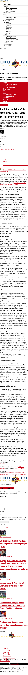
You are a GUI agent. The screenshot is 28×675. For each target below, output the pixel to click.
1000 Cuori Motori (11, 36)
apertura (7, 473)
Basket (5, 16)
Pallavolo (8, 28)
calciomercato (13, 473)
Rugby (8, 30)
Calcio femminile (10, 11)
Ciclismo (8, 25)
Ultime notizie (7, 4)
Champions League (11, 8)
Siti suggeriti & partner (9, 658)
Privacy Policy (6, 654)
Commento (3, 496)
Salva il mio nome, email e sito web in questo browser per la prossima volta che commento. (13, 518)
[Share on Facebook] (15, 152)
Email (2, 512)
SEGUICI (2, 464)
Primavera (9, 9)
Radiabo (5, 42)
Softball (8, 31)
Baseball (8, 24)
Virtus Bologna (10, 19)
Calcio (4, 14)
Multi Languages (7, 44)
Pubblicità (5, 648)
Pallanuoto (9, 27)
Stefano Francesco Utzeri (7, 150)
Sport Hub (6, 34)
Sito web (2, 515)
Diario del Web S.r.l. (5, 661)
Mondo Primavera (11, 38)
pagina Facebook (19, 468)
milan (24, 474)
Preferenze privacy (7, 656)
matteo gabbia (19, 474)
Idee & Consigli (7, 46)
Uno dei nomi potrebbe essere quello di (13, 183)
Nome (2, 509)
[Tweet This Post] (15, 154)
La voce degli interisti (12, 39)
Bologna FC (6, 6)
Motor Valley (6, 20)
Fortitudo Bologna (11, 17)
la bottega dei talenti (9, 474)
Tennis (8, 33)
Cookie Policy (6, 652)
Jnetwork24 (9, 41)
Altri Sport (6, 22)
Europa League (7, 12)
